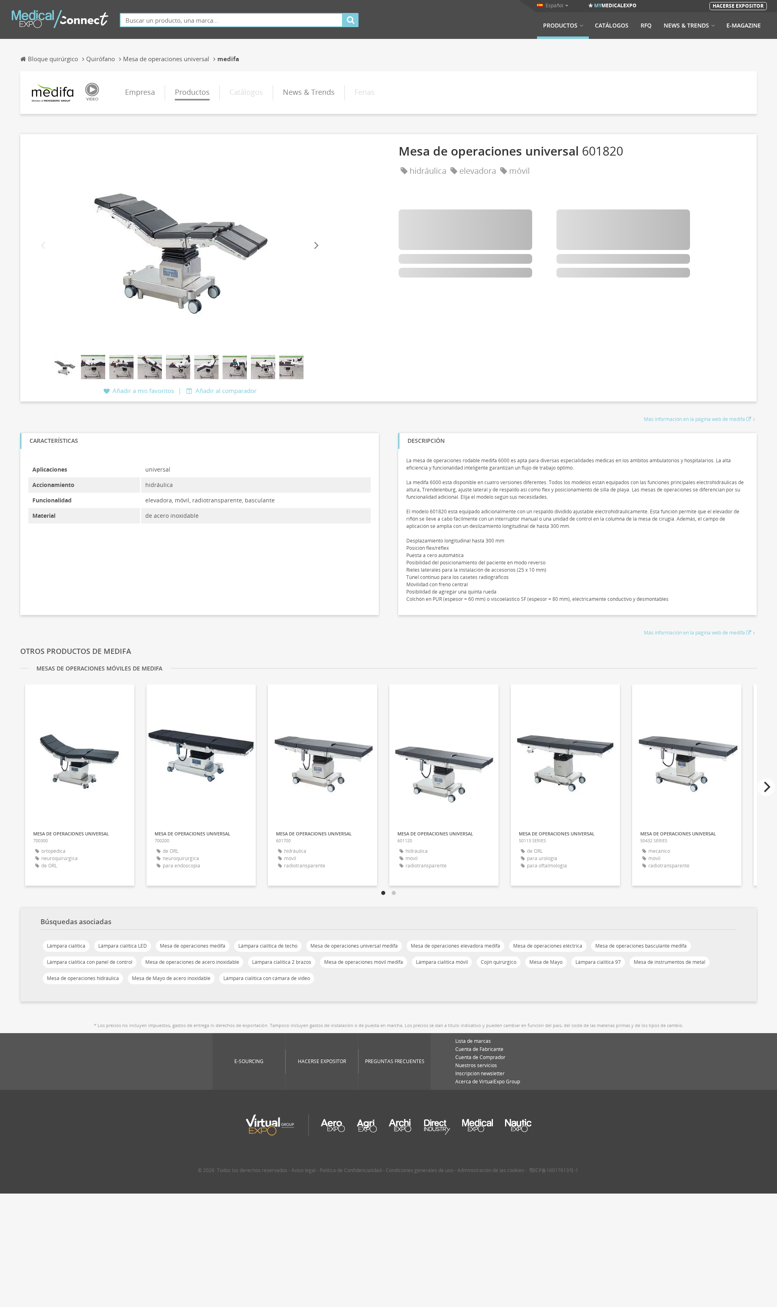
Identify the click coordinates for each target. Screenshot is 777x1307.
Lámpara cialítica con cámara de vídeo (266, 978)
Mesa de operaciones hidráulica (83, 978)
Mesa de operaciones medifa (192, 945)
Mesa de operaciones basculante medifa (641, 945)
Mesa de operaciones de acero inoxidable (192, 962)
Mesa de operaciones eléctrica (547, 945)
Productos (560, 25)
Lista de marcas (473, 1041)
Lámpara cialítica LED (122, 945)
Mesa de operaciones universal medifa (354, 945)
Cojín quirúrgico (498, 962)
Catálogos (611, 25)
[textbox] (231, 20)
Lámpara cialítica (66, 945)
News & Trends (686, 25)
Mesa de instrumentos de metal (669, 962)
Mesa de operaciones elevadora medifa (455, 945)
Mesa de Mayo (546, 962)
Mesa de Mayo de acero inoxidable (171, 978)
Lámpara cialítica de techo (267, 945)
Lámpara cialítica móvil (442, 962)
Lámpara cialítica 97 (598, 962)
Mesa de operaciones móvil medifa (363, 962)
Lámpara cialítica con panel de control (89, 962)
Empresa (140, 92)
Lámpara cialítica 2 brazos (281, 962)
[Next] (316, 245)
